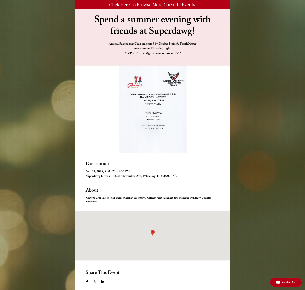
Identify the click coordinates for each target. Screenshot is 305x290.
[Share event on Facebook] (87, 281)
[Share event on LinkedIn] (102, 281)
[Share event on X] (94, 281)
